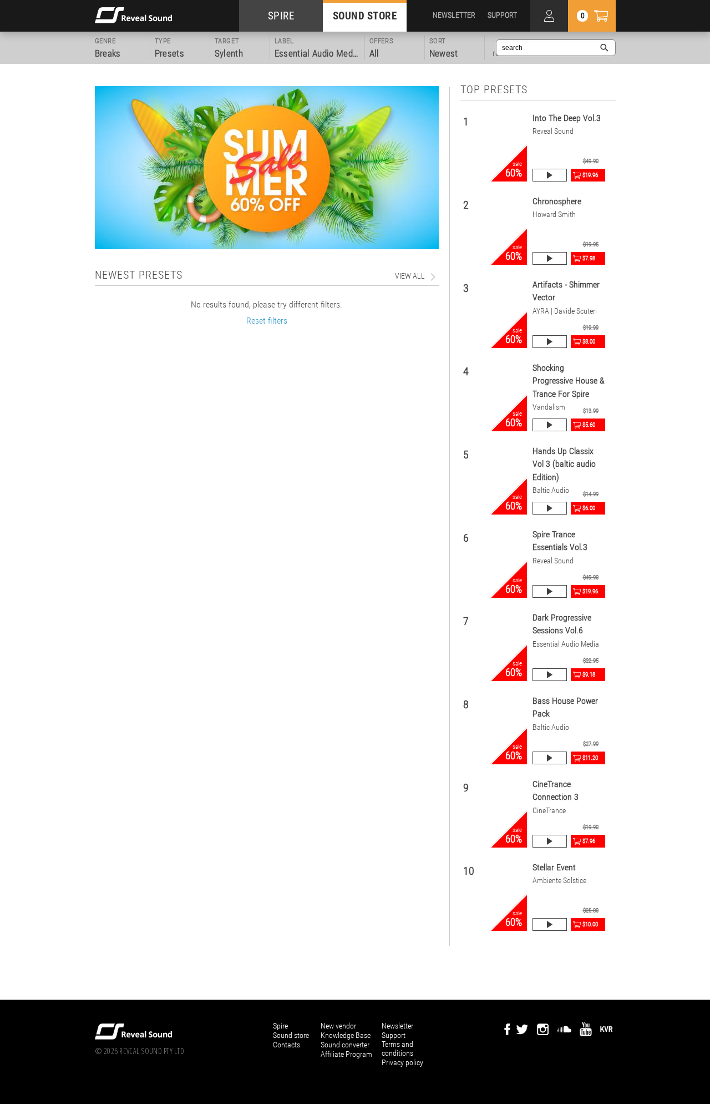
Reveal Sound (553, 131)
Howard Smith (554, 214)
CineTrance (549, 810)
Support (393, 1035)
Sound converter (345, 1044)
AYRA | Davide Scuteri (564, 311)
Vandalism (548, 407)
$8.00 (588, 341)
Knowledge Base (346, 1035)
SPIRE (281, 15)
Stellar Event (554, 867)
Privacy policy (402, 1062)
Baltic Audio (550, 490)
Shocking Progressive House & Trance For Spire (568, 380)
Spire (280, 1025)
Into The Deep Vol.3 (566, 118)
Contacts (286, 1044)
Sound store (291, 1035)
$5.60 (588, 425)
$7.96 (588, 841)
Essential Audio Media (565, 644)
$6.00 (588, 508)
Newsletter (397, 1025)
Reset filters (266, 320)
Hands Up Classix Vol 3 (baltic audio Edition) (564, 464)
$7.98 (588, 258)
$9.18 (588, 674)
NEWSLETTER (454, 15)
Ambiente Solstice (559, 880)
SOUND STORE (365, 15)
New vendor (338, 1025)
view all (410, 275)
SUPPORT (502, 15)
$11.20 (590, 758)
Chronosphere (556, 201)
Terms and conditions (397, 1048)
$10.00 (590, 924)
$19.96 (590, 175)
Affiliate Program (346, 1054)
